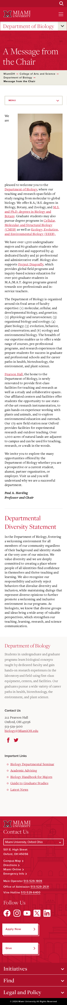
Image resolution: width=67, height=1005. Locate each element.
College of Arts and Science (37, 73)
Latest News (19, 789)
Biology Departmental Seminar (32, 764)
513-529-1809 (33, 881)
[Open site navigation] (61, 14)
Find (8, 980)
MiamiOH (9, 73)
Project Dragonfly (30, 264)
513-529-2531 (40, 887)
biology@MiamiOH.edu (21, 731)
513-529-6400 (30, 892)
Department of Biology (28, 26)
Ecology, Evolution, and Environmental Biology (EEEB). (32, 231)
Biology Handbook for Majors (31, 777)
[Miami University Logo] (17, 14)
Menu (12, 100)
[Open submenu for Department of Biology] (62, 26)
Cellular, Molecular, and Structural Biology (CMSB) (30, 224)
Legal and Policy (22, 992)
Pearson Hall (14, 374)
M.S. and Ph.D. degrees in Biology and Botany (32, 211)
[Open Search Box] (61, 3)
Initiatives (15, 968)
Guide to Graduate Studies (29, 783)
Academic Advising (23, 770)
